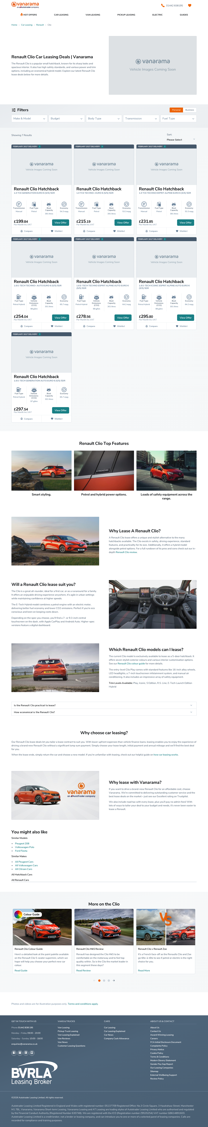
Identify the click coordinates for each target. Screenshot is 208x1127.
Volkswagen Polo (24, 847)
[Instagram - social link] (20, 1053)
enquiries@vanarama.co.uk (24, 1044)
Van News (63, 1042)
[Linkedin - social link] (25, 1053)
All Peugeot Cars (24, 861)
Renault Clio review (126, 552)
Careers (154, 1038)
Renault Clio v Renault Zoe (152, 948)
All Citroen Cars (23, 869)
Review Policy (157, 1078)
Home (14, 25)
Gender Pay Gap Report (161, 1064)
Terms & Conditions (159, 1056)
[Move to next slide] (113, 980)
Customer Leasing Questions (71, 1046)
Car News (108, 1035)
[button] (197, 1119)
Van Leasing (64, 1027)
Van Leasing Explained (68, 1035)
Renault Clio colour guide (131, 663)
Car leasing (26, 25)
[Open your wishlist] (190, 5)
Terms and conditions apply (83, 1003)
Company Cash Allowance (116, 1038)
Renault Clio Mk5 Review (90, 948)
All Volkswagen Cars (26, 865)
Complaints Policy (158, 1046)
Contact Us (155, 1031)
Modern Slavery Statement (163, 1060)
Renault (40, 25)
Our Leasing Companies (161, 1067)
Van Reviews (64, 1038)
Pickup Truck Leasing (68, 1031)
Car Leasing (109, 1027)
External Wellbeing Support (163, 1075)
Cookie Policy (156, 1053)
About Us (154, 1027)
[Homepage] (25, 5)
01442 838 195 (25, 1027)
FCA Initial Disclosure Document (165, 1042)
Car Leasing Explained (114, 1031)
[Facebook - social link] (14, 1053)
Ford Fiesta (21, 850)
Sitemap (154, 1071)
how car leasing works (166, 754)
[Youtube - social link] (31, 1053)
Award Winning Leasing (162, 1035)
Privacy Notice (157, 1049)
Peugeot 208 (22, 843)
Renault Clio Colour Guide (29, 948)
